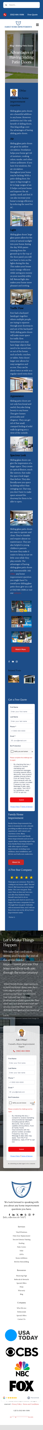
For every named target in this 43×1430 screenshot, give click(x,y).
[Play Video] (21, 606)
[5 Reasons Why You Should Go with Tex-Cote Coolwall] (13, 676)
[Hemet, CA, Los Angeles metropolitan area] (22, 1182)
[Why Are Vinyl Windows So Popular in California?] (29, 676)
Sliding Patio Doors (24, 45)
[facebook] (9, 661)
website (17, 593)
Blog (12, 45)
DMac (13, 574)
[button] (9, 679)
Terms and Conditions (31, 1404)
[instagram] (17, 661)
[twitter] (17, 1215)
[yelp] (25, 1215)
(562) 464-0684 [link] (17, 15)
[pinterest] (33, 1215)
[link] (31, 15)
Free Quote (33, 15)
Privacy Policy (17, 1404)
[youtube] (13, 661)
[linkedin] (13, 1215)
